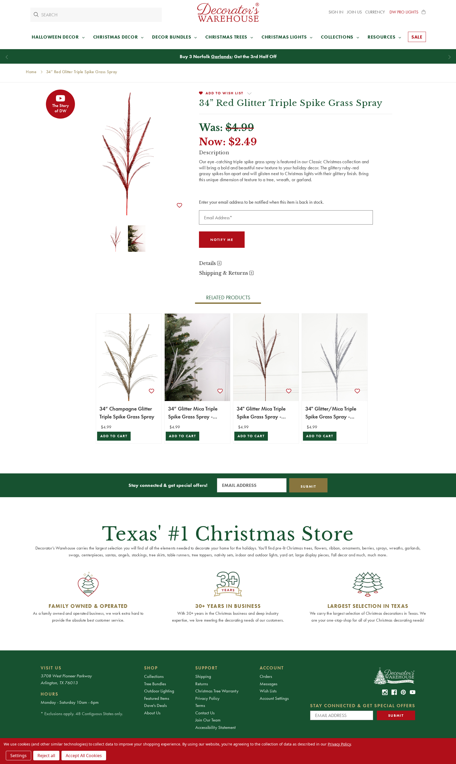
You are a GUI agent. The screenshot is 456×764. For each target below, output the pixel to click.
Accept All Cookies (84, 755)
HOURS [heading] (49, 694)
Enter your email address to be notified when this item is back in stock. (261, 202)
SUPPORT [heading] (206, 668)
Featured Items (156, 698)
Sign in (336, 12)
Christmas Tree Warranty (217, 691)
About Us (152, 713)
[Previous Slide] (7, 57)
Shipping (203, 676)
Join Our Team (208, 720)
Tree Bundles (155, 684)
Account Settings (274, 698)
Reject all (46, 755)
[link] (385, 692)
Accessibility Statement (215, 727)
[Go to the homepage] (228, 12)
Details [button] (208, 263)
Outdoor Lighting (159, 691)
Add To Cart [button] (113, 436)
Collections (154, 676)
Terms (200, 705)
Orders (266, 676)
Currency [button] (375, 12)
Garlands (221, 56)
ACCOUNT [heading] (272, 668)
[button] (424, 12)
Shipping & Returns (224, 273)
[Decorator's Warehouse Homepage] (393, 675)
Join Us (354, 12)
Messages (268, 684)
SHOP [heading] (151, 668)
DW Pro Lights (404, 12)
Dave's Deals (155, 705)
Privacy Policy (207, 698)
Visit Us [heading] (51, 668)
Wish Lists (268, 691)
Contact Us (205, 713)
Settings (18, 755)
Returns (201, 684)
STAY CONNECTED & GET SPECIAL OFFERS (362, 705)
